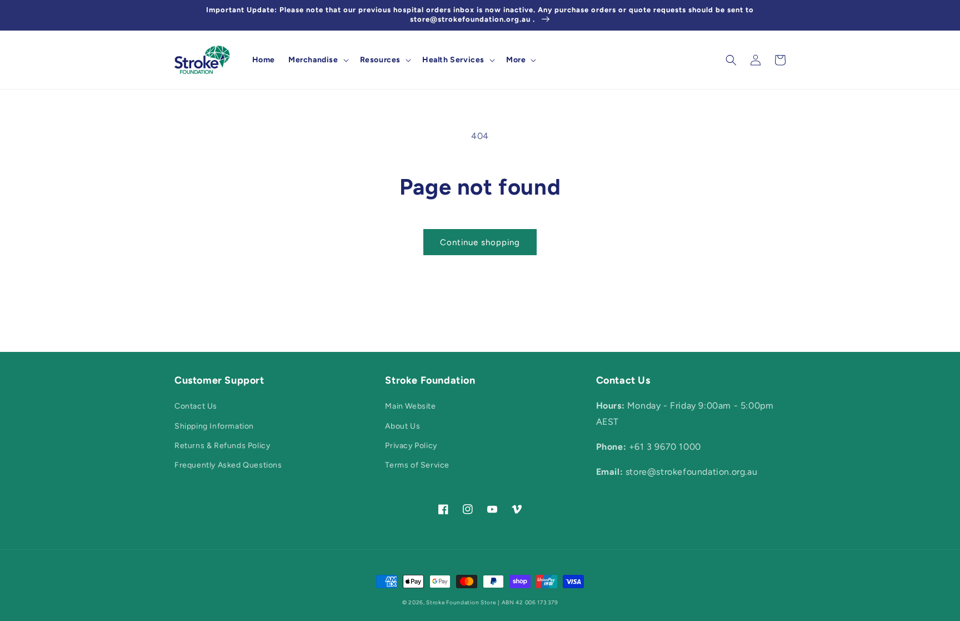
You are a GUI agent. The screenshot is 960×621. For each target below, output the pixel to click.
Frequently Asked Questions (228, 465)
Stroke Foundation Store (461, 602)
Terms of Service (417, 465)
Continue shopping (480, 242)
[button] (317, 60)
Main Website (410, 406)
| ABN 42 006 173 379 (528, 602)
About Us (402, 426)
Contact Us (195, 406)
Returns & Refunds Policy (222, 445)
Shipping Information (214, 426)
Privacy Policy (411, 445)
